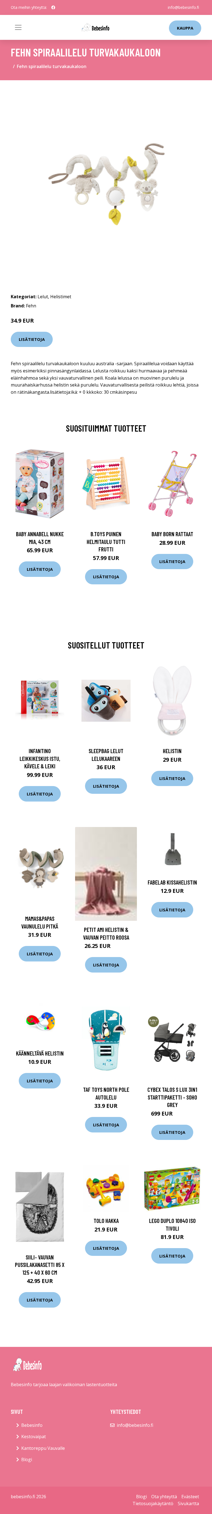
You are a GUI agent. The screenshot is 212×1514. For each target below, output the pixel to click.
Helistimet (60, 297)
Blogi (26, 1459)
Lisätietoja (32, 339)
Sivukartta (188, 1503)
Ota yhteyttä (164, 1497)
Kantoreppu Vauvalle (43, 1448)
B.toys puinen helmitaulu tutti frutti (106, 541)
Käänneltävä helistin (40, 1053)
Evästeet (190, 1497)
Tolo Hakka (106, 1220)
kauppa (185, 28)
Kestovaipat (33, 1436)
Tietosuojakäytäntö (152, 1503)
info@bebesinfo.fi (183, 7)
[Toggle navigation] (18, 27)
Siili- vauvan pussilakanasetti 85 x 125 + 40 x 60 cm (40, 1265)
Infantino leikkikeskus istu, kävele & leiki (40, 758)
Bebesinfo (32, 1425)
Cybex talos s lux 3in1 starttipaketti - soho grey (172, 1097)
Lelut (43, 297)
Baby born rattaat (172, 533)
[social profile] (53, 7)
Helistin (172, 750)
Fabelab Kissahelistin (172, 882)
